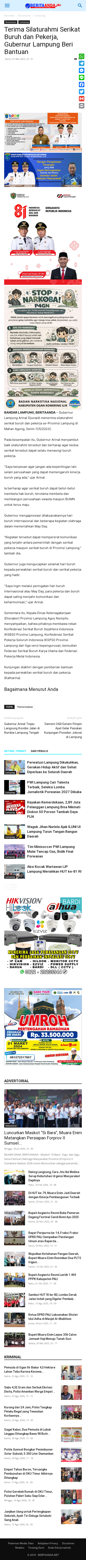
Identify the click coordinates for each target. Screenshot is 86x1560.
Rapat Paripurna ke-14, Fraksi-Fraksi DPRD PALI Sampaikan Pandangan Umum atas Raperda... (53, 1237)
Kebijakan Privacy (48, 1543)
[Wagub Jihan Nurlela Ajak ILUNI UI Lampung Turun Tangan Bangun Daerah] (14, 831)
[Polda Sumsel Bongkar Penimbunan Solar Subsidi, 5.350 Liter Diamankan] (71, 1454)
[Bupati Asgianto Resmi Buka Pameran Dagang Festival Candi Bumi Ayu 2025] (14, 1218)
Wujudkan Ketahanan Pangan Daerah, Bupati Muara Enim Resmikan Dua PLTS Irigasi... (54, 1258)
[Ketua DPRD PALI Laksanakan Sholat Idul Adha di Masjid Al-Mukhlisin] (14, 1320)
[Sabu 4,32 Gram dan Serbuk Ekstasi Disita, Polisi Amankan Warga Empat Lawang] (71, 1392)
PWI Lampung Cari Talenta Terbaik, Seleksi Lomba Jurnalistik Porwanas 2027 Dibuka (54, 787)
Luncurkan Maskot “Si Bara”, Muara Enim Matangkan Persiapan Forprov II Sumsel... (43, 1138)
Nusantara (24, 15)
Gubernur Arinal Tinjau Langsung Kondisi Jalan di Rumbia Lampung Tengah (22, 728)
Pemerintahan (25, 706)
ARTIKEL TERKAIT (15, 751)
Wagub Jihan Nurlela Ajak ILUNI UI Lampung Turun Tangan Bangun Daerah (54, 831)
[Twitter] (81, 91)
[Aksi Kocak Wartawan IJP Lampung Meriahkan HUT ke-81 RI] (14, 871)
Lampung (39, 15)
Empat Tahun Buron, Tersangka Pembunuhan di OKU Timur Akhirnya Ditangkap (28, 1473)
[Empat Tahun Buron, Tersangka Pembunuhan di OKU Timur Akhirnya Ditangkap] (71, 1474)
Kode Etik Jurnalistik (59, 1547)
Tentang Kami (36, 1547)
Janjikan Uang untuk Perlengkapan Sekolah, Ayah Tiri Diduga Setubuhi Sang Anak (27, 1516)
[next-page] (13, 886)
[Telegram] (81, 63)
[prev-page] (6, 886)
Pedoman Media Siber (21, 1543)
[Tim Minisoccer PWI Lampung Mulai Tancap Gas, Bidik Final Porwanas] (14, 851)
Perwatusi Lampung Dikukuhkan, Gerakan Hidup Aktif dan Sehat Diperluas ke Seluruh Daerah (53, 767)
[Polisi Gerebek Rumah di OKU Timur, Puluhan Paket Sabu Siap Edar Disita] (71, 1497)
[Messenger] (81, 70)
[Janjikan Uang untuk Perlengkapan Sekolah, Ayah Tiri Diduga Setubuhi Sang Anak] (71, 1517)
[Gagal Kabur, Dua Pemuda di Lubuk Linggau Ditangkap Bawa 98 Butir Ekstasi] (71, 1434)
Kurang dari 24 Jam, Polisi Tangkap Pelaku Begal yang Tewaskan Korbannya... (28, 1411)
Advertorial (11, 1125)
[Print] (81, 105)
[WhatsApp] (81, 56)
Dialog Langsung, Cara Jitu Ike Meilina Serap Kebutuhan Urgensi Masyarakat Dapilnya (54, 1176)
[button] (7, 5)
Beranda (9, 15)
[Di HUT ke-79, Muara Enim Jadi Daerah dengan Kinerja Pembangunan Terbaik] (14, 1198)
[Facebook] (81, 84)
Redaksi (19, 1547)
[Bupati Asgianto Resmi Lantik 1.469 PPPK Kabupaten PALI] (14, 1280)
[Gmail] (81, 98)
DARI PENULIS (39, 751)
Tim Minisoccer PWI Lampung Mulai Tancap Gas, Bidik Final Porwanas (51, 851)
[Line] (81, 77)
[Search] (80, 5)
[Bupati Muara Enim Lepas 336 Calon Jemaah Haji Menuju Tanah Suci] (14, 1340)
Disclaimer (68, 1543)
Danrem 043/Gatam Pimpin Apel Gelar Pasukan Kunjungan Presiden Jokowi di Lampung (63, 730)
